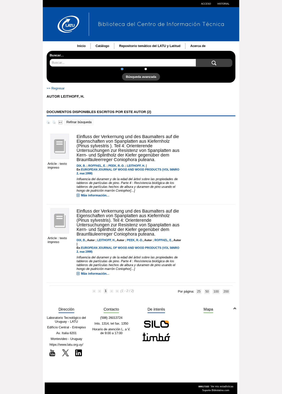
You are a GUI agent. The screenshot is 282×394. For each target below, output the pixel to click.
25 (198, 291)
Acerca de (197, 46)
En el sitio (156, 69)
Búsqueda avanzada (141, 77)
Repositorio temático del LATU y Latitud (149, 46)
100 (216, 291)
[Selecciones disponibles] (60, 122)
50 (207, 291)
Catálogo (102, 46)
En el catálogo (135, 69)
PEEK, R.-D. (116, 165)
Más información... (95, 195)
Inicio (81, 46)
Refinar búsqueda (79, 122)
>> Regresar (56, 88)
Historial (223, 3)
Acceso (206, 3)
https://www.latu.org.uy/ (66, 344)
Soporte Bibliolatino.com (215, 390)
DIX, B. (81, 165)
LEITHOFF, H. (136, 165)
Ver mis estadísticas (222, 386)
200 (226, 291)
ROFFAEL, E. (97, 165)
